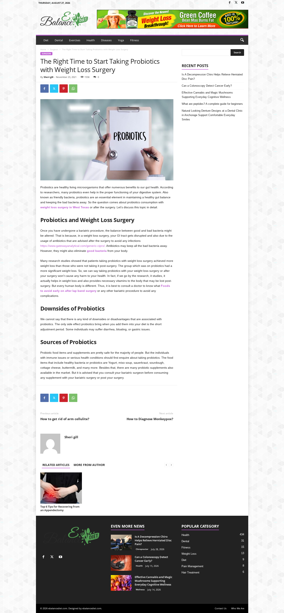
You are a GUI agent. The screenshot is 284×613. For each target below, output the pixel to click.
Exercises (74, 40)
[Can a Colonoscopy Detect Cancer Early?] (121, 563)
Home (43, 49)
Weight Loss (189, 553)
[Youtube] (242, 3)
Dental (59, 40)
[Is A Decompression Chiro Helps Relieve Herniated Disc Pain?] (121, 542)
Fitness (134, 40)
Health (90, 40)
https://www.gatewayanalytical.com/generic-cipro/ (72, 245)
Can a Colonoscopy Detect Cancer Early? (207, 85)
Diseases (106, 40)
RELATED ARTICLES (55, 465)
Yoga (121, 40)
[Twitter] (236, 3)
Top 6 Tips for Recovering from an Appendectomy (59, 508)
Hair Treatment (190, 572)
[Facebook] (229, 3)
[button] (242, 40)
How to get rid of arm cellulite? (64, 419)
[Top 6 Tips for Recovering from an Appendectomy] (61, 488)
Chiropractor (142, 549)
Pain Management (192, 566)
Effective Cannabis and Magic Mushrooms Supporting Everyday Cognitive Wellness (207, 95)
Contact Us (220, 608)
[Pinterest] (63, 88)
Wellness (140, 589)
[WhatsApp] (73, 88)
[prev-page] (166, 465)
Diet (45, 40)
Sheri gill (48, 77)
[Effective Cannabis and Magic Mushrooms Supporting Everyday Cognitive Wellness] (121, 583)
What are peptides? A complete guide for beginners (212, 103)
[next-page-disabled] (171, 465)
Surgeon (54, 49)
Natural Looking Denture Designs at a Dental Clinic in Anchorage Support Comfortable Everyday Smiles (212, 115)
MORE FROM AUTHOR (89, 465)
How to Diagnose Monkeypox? (150, 419)
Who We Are (237, 608)
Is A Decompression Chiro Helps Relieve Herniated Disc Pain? (212, 76)
